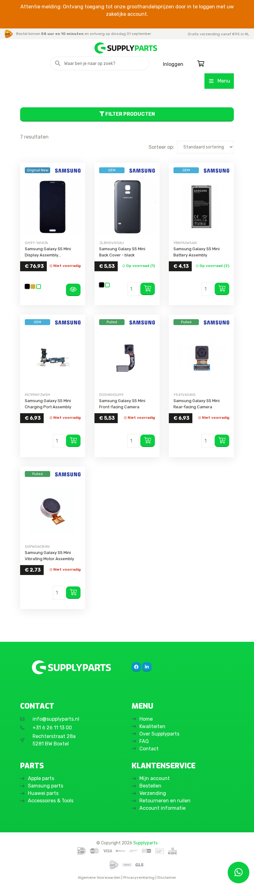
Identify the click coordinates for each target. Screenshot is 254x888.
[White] (38, 286)
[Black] (27, 286)
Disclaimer (166, 877)
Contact (149, 749)
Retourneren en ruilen (164, 801)
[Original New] (52, 206)
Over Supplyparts (159, 734)
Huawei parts (43, 793)
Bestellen (150, 786)
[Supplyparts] (71, 667)
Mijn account (154, 778)
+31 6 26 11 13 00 (52, 728)
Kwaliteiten (152, 726)
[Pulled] (127, 358)
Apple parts (41, 778)
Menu (223, 81)
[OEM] (127, 206)
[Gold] (33, 286)
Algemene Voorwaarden (99, 877)
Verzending (152, 793)
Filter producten (129, 114)
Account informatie (162, 808)
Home (146, 719)
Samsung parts (45, 786)
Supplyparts (145, 842)
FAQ (144, 741)
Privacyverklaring (139, 877)
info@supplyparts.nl (56, 719)
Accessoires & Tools (50, 801)
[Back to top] (11, 876)
